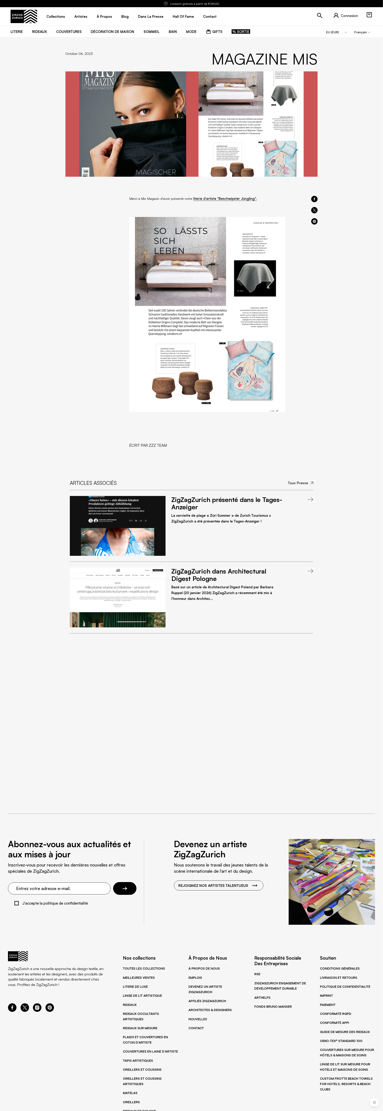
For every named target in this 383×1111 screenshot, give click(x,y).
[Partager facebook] (314, 199)
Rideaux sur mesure (140, 1028)
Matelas (130, 1093)
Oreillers (131, 1102)
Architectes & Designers (210, 1010)
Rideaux (130, 1005)
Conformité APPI (334, 1023)
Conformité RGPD (335, 1014)
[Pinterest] (49, 1010)
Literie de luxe (135, 987)
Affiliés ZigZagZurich (207, 1001)
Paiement (328, 1005)
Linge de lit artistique (142, 996)
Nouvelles (198, 1019)
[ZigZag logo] (24, 16)
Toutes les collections (144, 968)
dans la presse (150, 16)
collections (55, 16)
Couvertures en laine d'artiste (150, 1051)
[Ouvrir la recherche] (320, 15)
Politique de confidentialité (345, 987)
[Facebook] (12, 1010)
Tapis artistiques (138, 1061)
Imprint (326, 996)
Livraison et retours (338, 978)
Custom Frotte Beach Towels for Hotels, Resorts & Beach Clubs (346, 1083)
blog (125, 16)
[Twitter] (25, 1010)
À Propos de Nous (204, 968)
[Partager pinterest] (314, 221)
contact (210, 16)
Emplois (195, 978)
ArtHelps (262, 998)
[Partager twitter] (314, 210)
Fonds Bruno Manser (273, 1006)
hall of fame (183, 16)
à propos (104, 16)
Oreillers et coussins (142, 1070)
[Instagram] (37, 1010)
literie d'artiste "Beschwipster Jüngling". (225, 198)
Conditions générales (340, 968)
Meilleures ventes (139, 978)
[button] (369, 15)
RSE (257, 974)
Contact (196, 1028)
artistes (80, 16)
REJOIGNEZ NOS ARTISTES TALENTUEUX (213, 885)
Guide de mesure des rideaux (345, 1032)
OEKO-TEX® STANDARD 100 (341, 1041)
